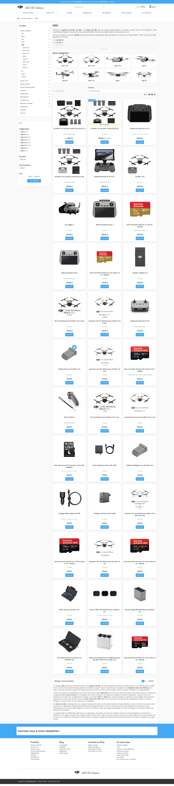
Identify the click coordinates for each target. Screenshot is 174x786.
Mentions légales (122, 745)
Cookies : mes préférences (125, 749)
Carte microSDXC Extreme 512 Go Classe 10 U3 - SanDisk (105, 274)
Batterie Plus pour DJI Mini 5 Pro (69, 369)
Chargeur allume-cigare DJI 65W (69, 513)
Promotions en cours (95, 751)
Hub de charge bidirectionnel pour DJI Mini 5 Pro (140, 611)
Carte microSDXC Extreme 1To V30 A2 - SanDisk (139, 226)
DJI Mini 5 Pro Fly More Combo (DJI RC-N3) (69, 177)
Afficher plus (105, 49)
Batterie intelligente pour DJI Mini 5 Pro (140, 465)
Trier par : (91, 87)
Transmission (35, 759)
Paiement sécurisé (123, 751)
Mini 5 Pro (25, 143)
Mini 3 (24, 132)
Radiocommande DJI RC (69, 273)
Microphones (35, 757)
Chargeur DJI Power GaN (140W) (105, 513)
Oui (23, 159)
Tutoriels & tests (64, 749)
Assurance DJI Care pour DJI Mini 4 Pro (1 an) (140, 417)
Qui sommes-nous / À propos (126, 759)
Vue (145, 94)
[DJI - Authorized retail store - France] (31, 7)
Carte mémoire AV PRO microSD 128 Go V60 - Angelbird (69, 466)
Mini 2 (24, 151)
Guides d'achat (93, 745)
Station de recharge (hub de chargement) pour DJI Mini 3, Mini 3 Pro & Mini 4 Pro (104, 659)
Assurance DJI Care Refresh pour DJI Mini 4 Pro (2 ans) (105, 322)
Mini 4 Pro (25, 137)
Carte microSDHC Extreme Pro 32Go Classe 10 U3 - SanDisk (140, 659)
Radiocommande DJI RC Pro (139, 128)
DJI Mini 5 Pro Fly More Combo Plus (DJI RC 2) (69, 128)
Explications (63, 751)
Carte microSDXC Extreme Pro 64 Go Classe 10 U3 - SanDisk (140, 562)
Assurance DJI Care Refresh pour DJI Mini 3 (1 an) (104, 562)
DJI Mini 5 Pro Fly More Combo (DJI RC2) (105, 128)
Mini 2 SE (25, 140)
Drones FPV (34, 747)
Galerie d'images (93, 747)
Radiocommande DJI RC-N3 (139, 321)
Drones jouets (35, 749)
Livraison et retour (123, 753)
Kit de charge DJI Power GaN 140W (105, 465)
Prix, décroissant (94, 91)
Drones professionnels (38, 751)
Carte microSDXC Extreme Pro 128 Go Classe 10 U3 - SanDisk (69, 562)
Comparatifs (63, 745)
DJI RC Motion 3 (69, 417)
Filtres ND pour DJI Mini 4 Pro (69, 610)
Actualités (62, 747)
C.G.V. (118, 747)
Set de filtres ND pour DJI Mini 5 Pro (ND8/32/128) (69, 659)
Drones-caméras (36, 745)
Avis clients (120, 757)
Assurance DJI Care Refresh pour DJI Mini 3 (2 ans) (104, 370)
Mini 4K (25, 134)
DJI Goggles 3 (69, 225)
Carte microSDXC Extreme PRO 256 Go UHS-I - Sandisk (140, 370)
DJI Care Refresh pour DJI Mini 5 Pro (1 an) (104, 417)
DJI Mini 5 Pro (140, 177)
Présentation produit (94, 749)
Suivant (151, 681)
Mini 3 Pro (25, 145)
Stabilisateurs (35, 753)
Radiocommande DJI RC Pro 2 (104, 177)
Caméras (33, 755)
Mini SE (24, 148)
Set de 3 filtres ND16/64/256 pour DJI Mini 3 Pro (105, 611)
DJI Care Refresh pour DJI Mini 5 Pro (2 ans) (69, 321)
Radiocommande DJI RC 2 (104, 225)
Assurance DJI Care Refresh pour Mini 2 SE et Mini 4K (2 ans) (140, 514)
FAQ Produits (63, 753)
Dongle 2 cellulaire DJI (139, 273)
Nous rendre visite (123, 755)
